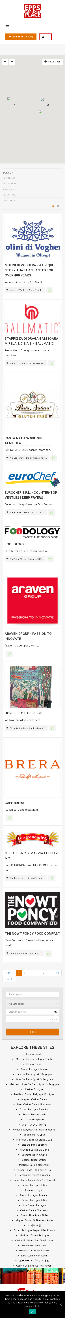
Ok (32, 1311)
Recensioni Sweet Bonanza (34, 1175)
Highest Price (9, 195)
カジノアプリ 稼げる (34, 1124)
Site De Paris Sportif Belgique (34, 1074)
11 (57, 973)
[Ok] (60, 1304)
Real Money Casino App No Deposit (34, 1180)
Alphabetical (9, 189)
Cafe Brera (14, 803)
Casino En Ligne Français (34, 1195)
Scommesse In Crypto (34, 1154)
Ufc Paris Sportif (34, 1119)
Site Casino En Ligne (34, 1205)
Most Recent (9, 178)
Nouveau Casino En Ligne (34, 1149)
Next (7, 979)
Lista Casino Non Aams (34, 1255)
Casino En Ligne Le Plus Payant (34, 1265)
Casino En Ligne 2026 (34, 1185)
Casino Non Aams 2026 (34, 1215)
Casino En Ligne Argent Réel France (34, 1230)
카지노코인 (34, 1225)
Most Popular (9, 184)
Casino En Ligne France (34, 1069)
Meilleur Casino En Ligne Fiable (34, 1059)
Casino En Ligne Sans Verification (34, 1240)
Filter (32, 1032)
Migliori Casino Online (34, 1099)
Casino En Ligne (34, 1089)
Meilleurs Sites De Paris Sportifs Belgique (34, 1084)
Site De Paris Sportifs (34, 1144)
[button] (23, 103)
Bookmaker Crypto (34, 1134)
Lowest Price (9, 200)
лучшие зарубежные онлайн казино (34, 1129)
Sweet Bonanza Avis (34, 1114)
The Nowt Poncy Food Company (32, 933)
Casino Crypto (34, 1054)
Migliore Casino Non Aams (34, 1164)
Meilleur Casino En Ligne (34, 1235)
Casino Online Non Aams (34, 1210)
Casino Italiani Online (34, 1159)
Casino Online (34, 1064)
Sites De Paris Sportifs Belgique (34, 1079)
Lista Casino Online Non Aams (34, 1104)
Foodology (15, 544)
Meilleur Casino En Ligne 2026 (34, 1139)
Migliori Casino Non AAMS (34, 1250)
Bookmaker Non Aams (34, 1245)
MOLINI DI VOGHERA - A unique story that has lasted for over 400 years (29, 270)
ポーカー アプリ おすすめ (34, 1260)
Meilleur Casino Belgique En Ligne (34, 1094)
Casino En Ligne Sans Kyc (34, 1109)
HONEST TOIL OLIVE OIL (24, 713)
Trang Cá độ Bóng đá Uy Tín (34, 1169)
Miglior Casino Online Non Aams (34, 1220)
